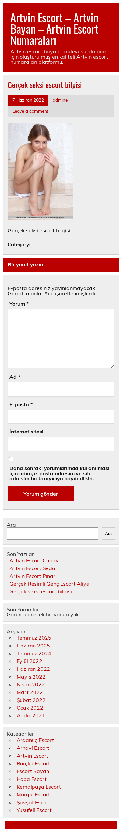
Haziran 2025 (33, 645)
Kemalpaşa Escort (39, 786)
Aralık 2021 (31, 715)
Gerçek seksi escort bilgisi (40, 591)
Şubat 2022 (31, 700)
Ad (14, 376)
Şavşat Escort (33, 802)
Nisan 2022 (31, 684)
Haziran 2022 (33, 669)
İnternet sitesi (26, 431)
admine (60, 100)
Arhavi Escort (33, 748)
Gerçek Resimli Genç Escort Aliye (49, 583)
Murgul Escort (33, 794)
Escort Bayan (33, 771)
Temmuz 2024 (34, 653)
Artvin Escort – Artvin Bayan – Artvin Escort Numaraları (54, 28)
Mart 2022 (30, 692)
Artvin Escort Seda (32, 568)
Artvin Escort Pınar (32, 576)
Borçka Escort (33, 763)
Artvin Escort (32, 755)
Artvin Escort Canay (34, 560)
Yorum (19, 303)
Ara (11, 525)
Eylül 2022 (29, 661)
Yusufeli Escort (34, 810)
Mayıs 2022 (31, 676)
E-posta (21, 404)
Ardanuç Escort (35, 740)
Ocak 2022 (30, 707)
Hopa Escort (32, 779)
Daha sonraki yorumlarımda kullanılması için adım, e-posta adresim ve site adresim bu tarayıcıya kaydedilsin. (59, 473)
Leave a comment (30, 111)
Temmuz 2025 (34, 638)
